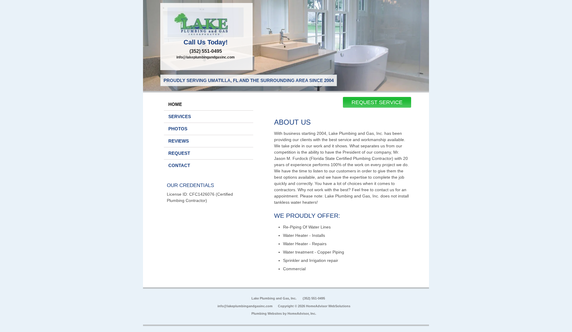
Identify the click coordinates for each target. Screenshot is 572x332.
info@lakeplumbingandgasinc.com (205, 57)
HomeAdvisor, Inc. (301, 313)
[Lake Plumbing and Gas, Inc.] (206, 22)
